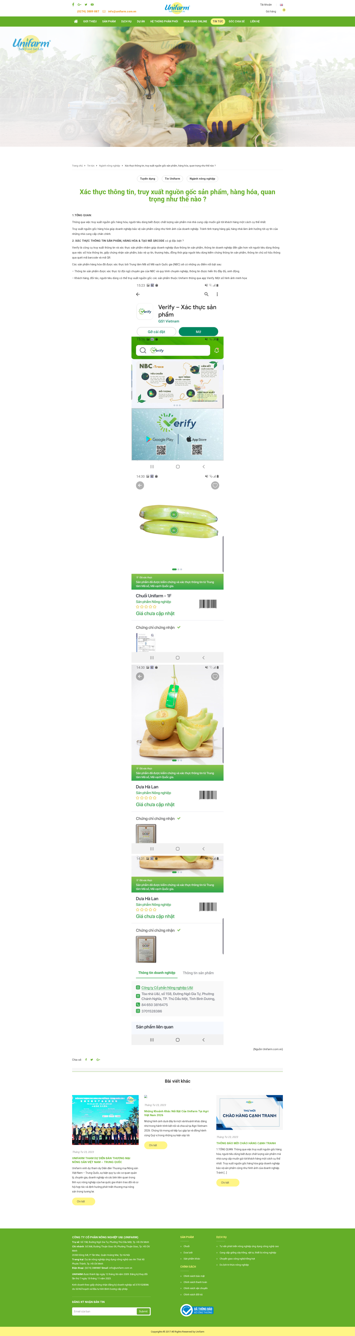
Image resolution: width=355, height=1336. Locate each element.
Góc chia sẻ (237, 21)
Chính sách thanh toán (195, 1282)
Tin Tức (218, 21)
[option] (177, 87)
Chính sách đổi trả (193, 1294)
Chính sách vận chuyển (196, 1288)
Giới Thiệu (90, 21)
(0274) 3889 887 (88, 11)
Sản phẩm (109, 21)
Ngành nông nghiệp (202, 178)
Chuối (187, 1246)
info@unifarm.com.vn (122, 11)
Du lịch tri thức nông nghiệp (234, 1264)
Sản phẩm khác (192, 1258)
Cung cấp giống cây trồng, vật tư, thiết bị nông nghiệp (248, 1252)
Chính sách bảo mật (194, 1276)
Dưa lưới (188, 1252)
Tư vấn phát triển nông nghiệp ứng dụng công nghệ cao (249, 1246)
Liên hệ (255, 21)
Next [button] (350, 94)
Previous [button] (4, 94)
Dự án (141, 21)
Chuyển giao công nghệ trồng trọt (237, 1258)
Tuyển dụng (147, 178)
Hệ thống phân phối (164, 21)
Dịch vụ (126, 21)
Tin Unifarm (172, 178)
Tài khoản (265, 4)
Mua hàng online (195, 21)
